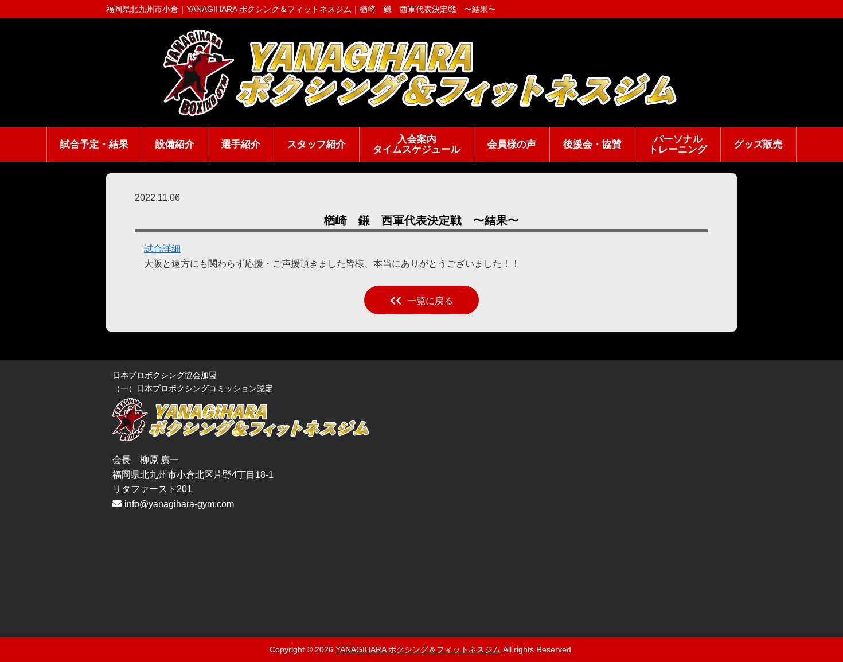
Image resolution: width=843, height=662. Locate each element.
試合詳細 (162, 249)
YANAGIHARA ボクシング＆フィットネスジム (418, 649)
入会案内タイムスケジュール (416, 144)
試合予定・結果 (94, 144)
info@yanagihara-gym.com (179, 504)
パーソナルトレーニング (678, 144)
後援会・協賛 (592, 144)
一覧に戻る (430, 301)
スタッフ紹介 (316, 144)
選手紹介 (240, 144)
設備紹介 (174, 144)
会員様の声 (511, 144)
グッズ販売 (758, 144)
